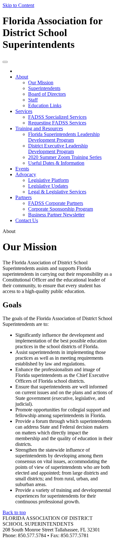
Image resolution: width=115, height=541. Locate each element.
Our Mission (40, 82)
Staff (33, 99)
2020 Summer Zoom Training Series (65, 157)
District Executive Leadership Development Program (58, 148)
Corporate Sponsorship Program (60, 209)
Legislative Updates (48, 186)
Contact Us (26, 220)
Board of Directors (47, 94)
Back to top (14, 512)
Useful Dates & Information (56, 163)
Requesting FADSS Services (57, 122)
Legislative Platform (48, 180)
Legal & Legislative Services (57, 191)
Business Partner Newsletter (56, 214)
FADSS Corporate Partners (55, 203)
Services (23, 111)
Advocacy (25, 174)
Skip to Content (18, 5)
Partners (23, 197)
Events (22, 168)
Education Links (44, 105)
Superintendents (44, 88)
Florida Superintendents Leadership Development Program (64, 137)
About (21, 76)
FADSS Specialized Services (57, 117)
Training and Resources (39, 128)
